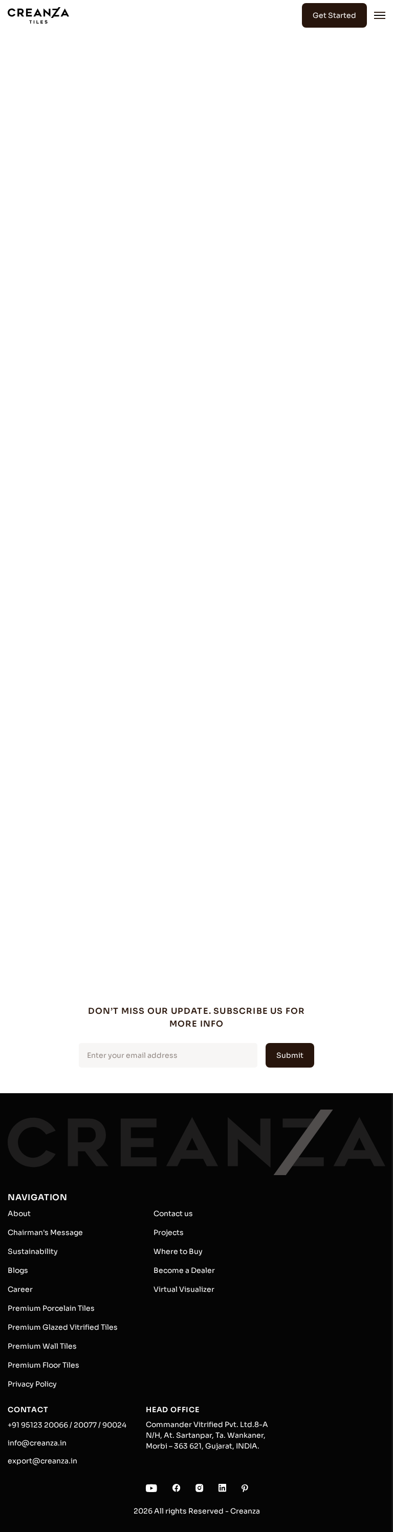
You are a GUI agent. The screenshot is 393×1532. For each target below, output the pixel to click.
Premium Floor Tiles (43, 1365)
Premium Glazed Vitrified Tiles (63, 1327)
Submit (289, 1055)
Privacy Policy (32, 1384)
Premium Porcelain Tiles (51, 1308)
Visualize (192, 333)
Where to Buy (178, 1251)
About (19, 1213)
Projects (169, 1232)
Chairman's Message (45, 1232)
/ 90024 (111, 1425)
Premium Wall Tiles (42, 1346)
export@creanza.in (42, 1460)
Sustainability (33, 1251)
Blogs (18, 1270)
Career (20, 1289)
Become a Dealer (184, 1270)
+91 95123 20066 (38, 1425)
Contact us (173, 1213)
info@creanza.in (37, 1443)
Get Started (334, 15)
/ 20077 (82, 1425)
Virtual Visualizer (184, 1289)
